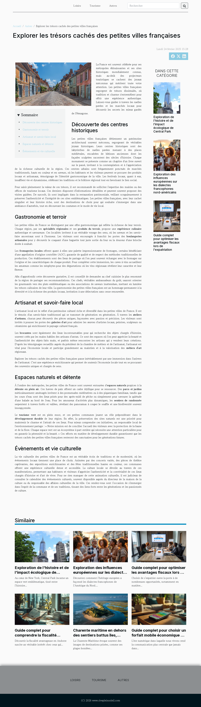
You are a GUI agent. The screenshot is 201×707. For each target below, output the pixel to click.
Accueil (17, 26)
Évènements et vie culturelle (39, 151)
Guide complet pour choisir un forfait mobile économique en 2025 (159, 635)
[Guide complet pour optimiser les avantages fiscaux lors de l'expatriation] (166, 216)
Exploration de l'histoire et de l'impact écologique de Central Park (163, 124)
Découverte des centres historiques (42, 122)
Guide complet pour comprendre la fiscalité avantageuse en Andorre (37, 635)
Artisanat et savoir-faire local (39, 137)
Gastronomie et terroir (36, 129)
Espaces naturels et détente (38, 144)
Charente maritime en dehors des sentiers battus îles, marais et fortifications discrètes (99, 637)
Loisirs (77, 6)
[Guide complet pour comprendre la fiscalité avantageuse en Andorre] (42, 609)
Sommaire (29, 115)
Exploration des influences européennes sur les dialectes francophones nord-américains (165, 183)
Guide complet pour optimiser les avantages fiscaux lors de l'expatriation (166, 242)
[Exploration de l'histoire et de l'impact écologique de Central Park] (166, 97)
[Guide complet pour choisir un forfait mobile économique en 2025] (159, 609)
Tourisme (95, 6)
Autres (113, 6)
